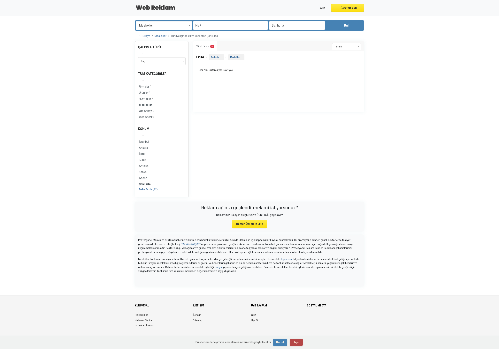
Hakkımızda (141, 314)
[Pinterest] (325, 317)
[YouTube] (331, 317)
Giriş (253, 314)
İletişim (197, 314)
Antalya (144, 165)
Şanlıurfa (145, 184)
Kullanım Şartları (144, 320)
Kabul (280, 342)
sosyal (218, 267)
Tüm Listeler (204, 46)
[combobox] (164, 25)
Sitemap (198, 320)
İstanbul (144, 141)
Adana (143, 178)
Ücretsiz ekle (348, 8)
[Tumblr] (336, 317)
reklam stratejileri (190, 244)
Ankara (143, 147)
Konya (143, 172)
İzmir (142, 153)
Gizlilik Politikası (144, 325)
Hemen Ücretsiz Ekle (249, 223)
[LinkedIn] (320, 317)
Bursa (142, 159)
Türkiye (145, 35)
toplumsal (286, 259)
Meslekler (160, 35)
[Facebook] (309, 317)
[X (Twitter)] (314, 317)
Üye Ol (254, 320)
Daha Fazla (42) (148, 189)
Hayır (296, 342)
